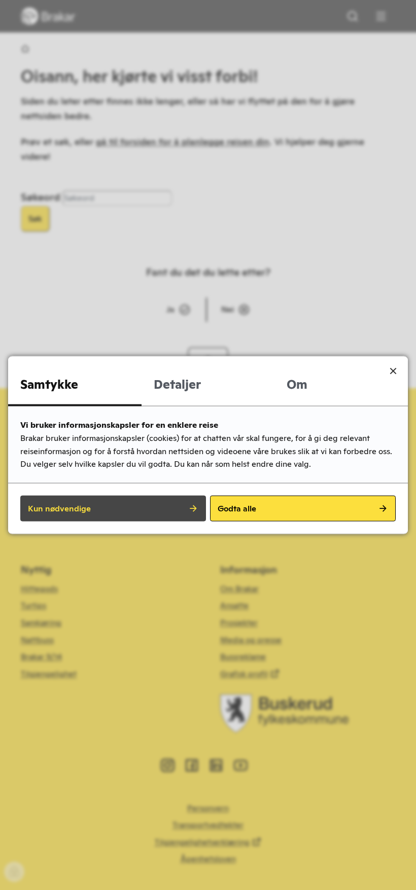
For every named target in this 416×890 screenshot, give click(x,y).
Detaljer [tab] (177, 384)
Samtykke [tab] (49, 384)
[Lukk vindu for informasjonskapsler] (393, 371)
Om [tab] (297, 384)
